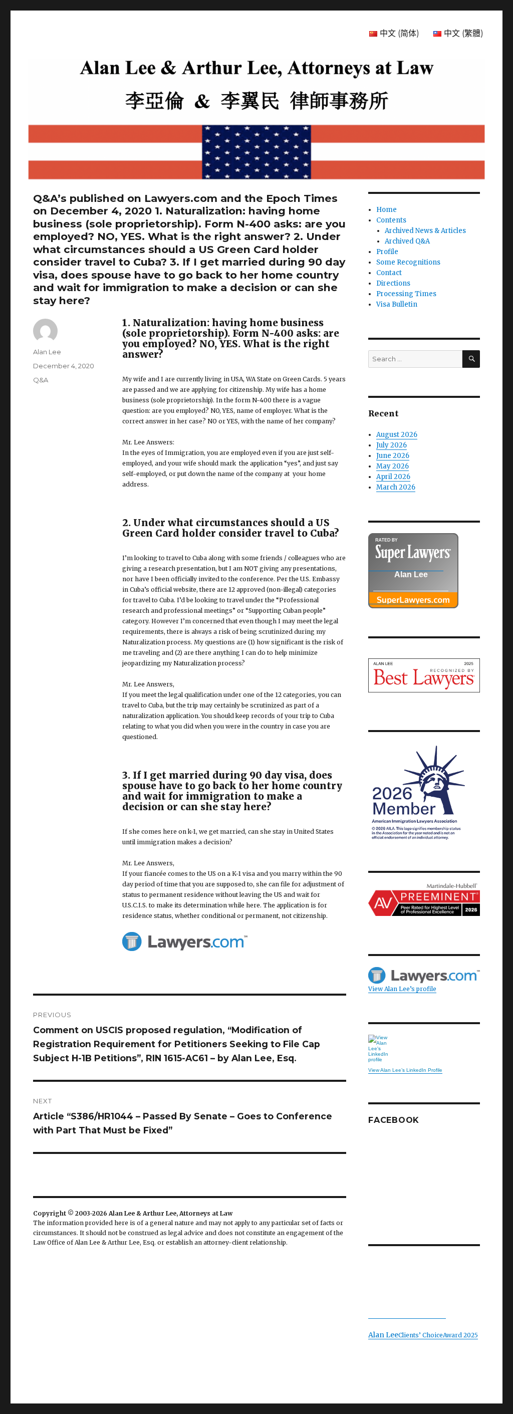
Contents (391, 220)
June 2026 (392, 455)
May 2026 (392, 466)
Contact (389, 273)
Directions (393, 283)
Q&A (40, 380)
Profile (387, 252)
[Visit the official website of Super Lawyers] (405, 599)
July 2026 (391, 445)
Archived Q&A (407, 241)
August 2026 (396, 434)
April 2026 (393, 477)
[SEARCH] (471, 359)
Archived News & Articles (425, 230)
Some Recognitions (408, 262)
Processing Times (406, 294)
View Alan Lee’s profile (402, 989)
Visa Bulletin (396, 304)
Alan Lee (47, 352)
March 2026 (395, 487)
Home (386, 209)
